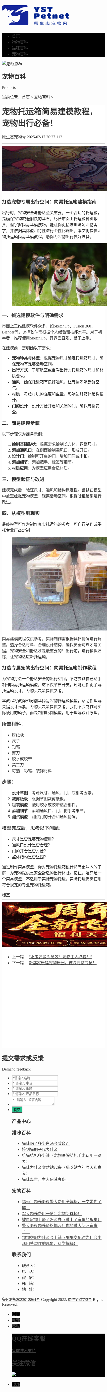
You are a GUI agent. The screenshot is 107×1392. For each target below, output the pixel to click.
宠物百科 (20, 54)
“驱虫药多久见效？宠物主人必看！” (60, 957)
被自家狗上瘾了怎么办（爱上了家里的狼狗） (62, 1220)
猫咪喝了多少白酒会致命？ (46, 1143)
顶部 (16, 1384)
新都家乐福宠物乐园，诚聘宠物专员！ (63, 963)
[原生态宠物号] (35, 22)
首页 (16, 36)
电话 (16, 1320)
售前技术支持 (24, 1351)
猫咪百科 (20, 48)
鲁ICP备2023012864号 (21, 1299)
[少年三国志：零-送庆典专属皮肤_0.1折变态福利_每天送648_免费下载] (53, 924)
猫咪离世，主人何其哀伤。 (46, 1179)
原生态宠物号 (80, 1299)
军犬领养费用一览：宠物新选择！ (52, 1214)
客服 (16, 1326)
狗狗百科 (20, 42)
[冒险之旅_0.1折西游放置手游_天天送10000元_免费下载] (53, 168)
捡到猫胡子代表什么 (40, 1149)
